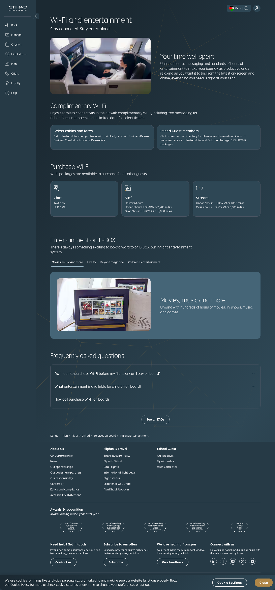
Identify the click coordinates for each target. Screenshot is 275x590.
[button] (36, 16)
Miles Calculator (167, 467)
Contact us (63, 562)
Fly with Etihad (113, 461)
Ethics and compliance (64, 489)
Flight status (112, 478)
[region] (137, 582)
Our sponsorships (61, 467)
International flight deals (120, 472)
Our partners (165, 455)
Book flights (111, 467)
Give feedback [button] (172, 562)
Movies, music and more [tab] (67, 262)
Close (263, 583)
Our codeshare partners (66, 472)
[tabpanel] (155, 305)
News (53, 461)
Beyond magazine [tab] (112, 262)
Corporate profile (61, 455)
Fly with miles (165, 461)
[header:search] (246, 8)
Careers (55, 484)
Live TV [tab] (91, 262)
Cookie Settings (229, 583)
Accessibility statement (65, 495)
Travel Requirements (117, 455)
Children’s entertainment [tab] (144, 262)
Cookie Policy (19, 585)
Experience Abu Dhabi (117, 484)
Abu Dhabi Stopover (116, 489)
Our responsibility (61, 478)
